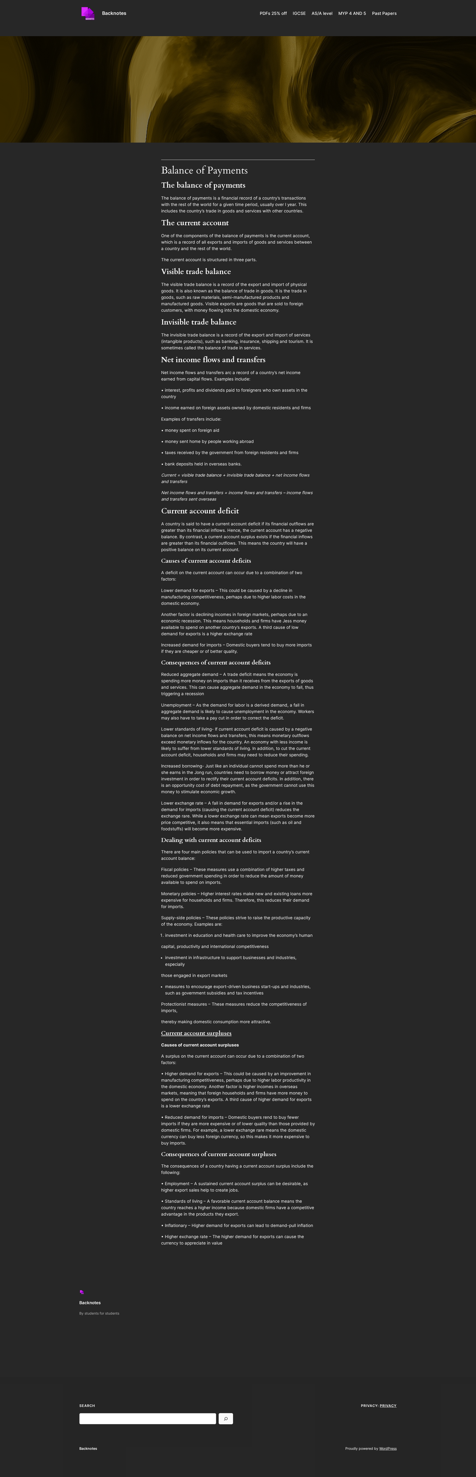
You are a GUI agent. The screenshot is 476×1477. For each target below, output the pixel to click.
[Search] (226, 1418)
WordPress (388, 1448)
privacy (388, 1405)
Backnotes (114, 13)
